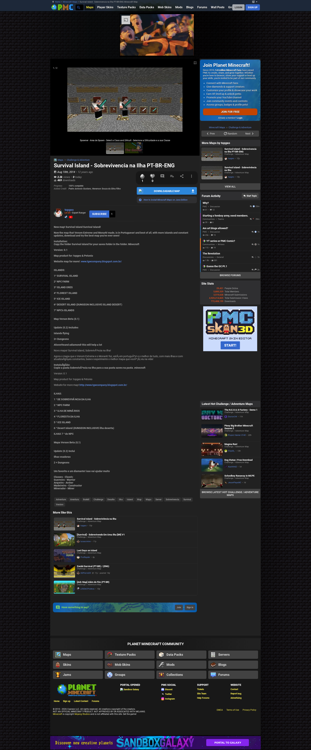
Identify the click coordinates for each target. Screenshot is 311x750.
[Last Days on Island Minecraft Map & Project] (64, 555)
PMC (205, 206)
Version (59, 504)
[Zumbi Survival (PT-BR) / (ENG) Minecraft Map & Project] (64, 571)
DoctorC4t (232, 416)
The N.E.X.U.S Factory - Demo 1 (240, 409)
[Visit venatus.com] (187, 50)
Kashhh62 (232, 467)
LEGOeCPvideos (87, 589)
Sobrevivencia (172, 499)
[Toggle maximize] (195, 63)
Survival (187, 499)
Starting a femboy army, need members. (225, 215)
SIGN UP (253, 7)
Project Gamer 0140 (237, 435)
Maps (60, 160)
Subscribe (99, 214)
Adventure (61, 499)
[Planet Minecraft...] (78, 7)
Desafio (111, 499)
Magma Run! (230, 444)
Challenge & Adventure (78, 160)
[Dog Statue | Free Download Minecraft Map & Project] (212, 465)
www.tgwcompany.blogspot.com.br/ (101, 261)
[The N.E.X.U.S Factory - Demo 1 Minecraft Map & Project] (212, 415)
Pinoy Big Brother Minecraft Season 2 (238, 427)
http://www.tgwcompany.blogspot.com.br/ (103, 385)
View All (230, 186)
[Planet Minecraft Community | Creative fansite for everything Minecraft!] (76, 689)
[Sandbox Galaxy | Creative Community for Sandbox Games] (155, 742)
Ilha (121, 499)
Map (139, 499)
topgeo (69, 210)
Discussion (215, 206)
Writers (221, 244)
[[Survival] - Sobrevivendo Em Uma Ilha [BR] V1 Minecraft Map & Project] (64, 539)
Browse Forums (230, 275)
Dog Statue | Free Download (238, 460)
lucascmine (85, 541)
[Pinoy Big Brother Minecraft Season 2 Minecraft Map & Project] (212, 432)
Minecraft (57, 714)
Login (239, 118)
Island (130, 499)
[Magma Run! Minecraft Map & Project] (212, 449)
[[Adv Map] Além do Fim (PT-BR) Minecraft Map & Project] (64, 587)
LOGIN (238, 7)
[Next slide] (192, 101)
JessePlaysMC (234, 482)
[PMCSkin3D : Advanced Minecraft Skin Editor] (230, 350)
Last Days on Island (87, 550)
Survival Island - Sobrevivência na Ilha (96, 518)
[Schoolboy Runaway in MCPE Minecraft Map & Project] (212, 480)
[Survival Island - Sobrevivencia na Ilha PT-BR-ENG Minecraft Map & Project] (212, 155)
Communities (209, 219)
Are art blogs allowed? (215, 228)
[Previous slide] (57, 101)
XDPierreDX (85, 573)
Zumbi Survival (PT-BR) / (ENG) (93, 566)
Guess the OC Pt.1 (216, 266)
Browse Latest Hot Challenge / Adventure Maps (230, 493)
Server (158, 499)
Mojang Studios (82, 714)
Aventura (74, 499)
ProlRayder (85, 557)
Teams (221, 219)
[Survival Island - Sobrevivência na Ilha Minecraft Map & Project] (64, 524)
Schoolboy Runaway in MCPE (239, 475)
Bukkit (86, 499)
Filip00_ (231, 451)
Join (179, 607)
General (220, 257)
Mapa (148, 499)
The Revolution (211, 253)
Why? (206, 202)
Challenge (98, 499)
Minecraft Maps (70, 2)
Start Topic (252, 196)
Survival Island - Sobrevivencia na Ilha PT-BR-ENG (240, 150)
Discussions (208, 257)
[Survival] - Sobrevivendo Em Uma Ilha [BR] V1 (101, 534)
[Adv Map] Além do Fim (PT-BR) (93, 582)
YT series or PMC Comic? (220, 241)
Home (57, 2)
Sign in (190, 607)
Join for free (230, 111)
